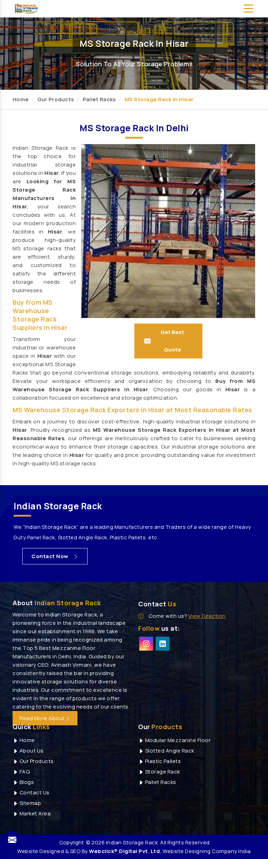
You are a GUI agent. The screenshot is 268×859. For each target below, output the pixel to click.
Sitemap (29, 803)
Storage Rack (162, 771)
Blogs (26, 782)
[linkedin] (163, 644)
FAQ (24, 771)
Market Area (34, 813)
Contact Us (34, 792)
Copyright (71, 842)
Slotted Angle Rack (169, 750)
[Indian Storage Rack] (26, 8)
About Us (31, 750)
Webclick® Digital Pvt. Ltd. (125, 851)
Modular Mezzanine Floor (177, 740)
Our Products (55, 99)
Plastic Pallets (162, 761)
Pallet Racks (99, 99)
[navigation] (248, 9)
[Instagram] (146, 644)
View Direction (207, 616)
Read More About (42, 718)
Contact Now (50, 556)
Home (21, 99)
